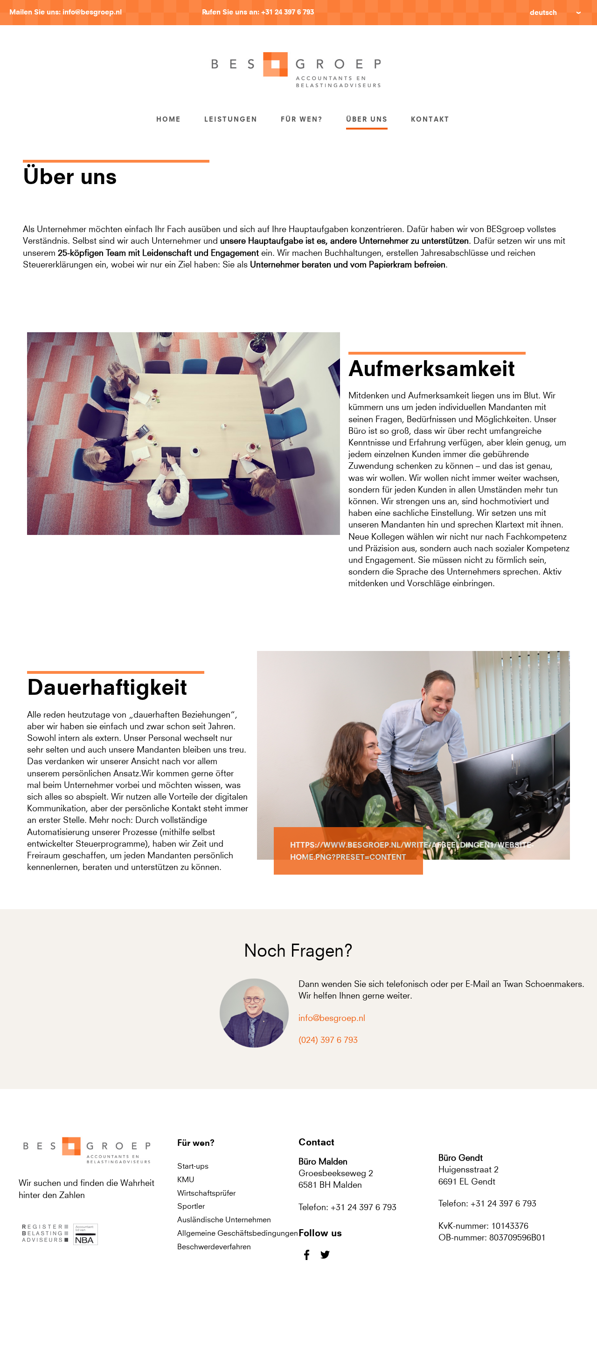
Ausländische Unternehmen (224, 1219)
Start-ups (192, 1166)
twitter (325, 1254)
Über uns (367, 119)
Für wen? (302, 119)
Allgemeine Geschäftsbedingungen (237, 1233)
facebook (306, 1254)
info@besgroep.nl (92, 11)
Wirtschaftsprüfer (206, 1193)
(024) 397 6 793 (328, 1039)
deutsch (543, 12)
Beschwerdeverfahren (214, 1246)
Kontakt (430, 119)
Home (168, 119)
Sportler (191, 1206)
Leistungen (230, 119)
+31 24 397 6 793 (287, 11)
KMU (185, 1179)
